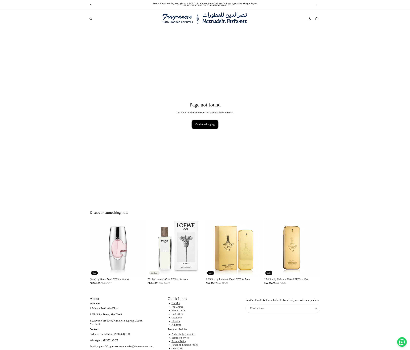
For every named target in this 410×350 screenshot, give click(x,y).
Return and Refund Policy (185, 344)
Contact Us (177, 348)
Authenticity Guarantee (183, 334)
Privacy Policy (179, 341)
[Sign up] (316, 308)
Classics (176, 321)
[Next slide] (316, 4)
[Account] (309, 18)
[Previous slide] (90, 4)
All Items (176, 324)
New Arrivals (178, 310)
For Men (176, 303)
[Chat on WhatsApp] (402, 342)
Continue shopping (205, 124)
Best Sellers (177, 314)
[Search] (90, 18)
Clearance (177, 317)
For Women (178, 306)
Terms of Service (180, 337)
